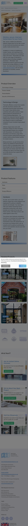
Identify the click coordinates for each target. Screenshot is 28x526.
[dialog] (14, 263)
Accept (22, 266)
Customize (5, 266)
